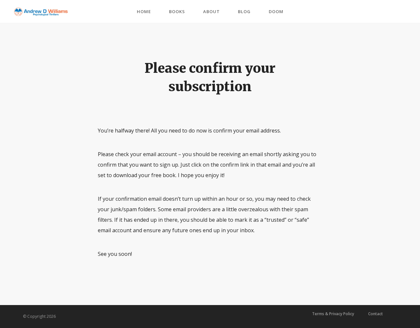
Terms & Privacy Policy (333, 314)
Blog (244, 11)
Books (177, 11)
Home (144, 11)
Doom (276, 11)
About (211, 11)
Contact (375, 314)
